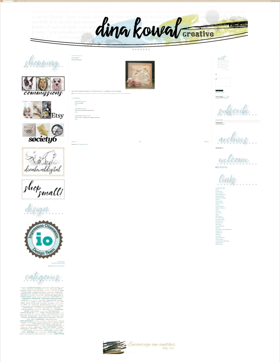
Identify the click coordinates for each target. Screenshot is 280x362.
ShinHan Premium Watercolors (47, 317)
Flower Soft (94, 93)
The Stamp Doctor (219, 239)
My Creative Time (60, 304)
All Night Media (30, 289)
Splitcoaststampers (27, 321)
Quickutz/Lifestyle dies (27, 312)
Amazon (217, 189)
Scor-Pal (23, 316)
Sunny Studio (218, 236)
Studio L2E (50, 322)
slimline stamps (42, 333)
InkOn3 (217, 209)
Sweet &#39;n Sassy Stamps (41, 324)
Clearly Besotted (48, 290)
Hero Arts (34, 296)
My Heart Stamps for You (38, 306)
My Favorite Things (25, 306)
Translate (226, 98)
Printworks (52, 309)
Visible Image (46, 328)
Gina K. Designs (219, 201)
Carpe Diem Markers (220, 196)
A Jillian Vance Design (55, 287)
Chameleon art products (38, 290)
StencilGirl (45, 322)
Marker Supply (219, 216)
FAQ (52, 293)
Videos (41, 328)
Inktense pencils (51, 300)
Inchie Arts (24, 300)
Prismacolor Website (220, 226)
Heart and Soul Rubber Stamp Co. (54, 295)
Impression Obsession (31, 298)
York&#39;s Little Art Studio (38, 330)
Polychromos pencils (27, 309)
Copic (62, 290)
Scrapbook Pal (219, 231)
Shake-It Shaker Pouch (45, 315)
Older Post (206, 141)
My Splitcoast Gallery (220, 219)
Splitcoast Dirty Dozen (51, 319)
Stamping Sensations (32, 322)
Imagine (62, 296)
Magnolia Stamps (35, 304)
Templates (22, 325)
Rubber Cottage (37, 314)
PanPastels (38, 307)
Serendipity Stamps (32, 315)
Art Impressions (39, 289)
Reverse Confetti (28, 314)
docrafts (37, 332)
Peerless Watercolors (48, 307)
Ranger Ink (218, 227)
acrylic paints (48, 330)
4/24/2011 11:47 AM (86, 115)
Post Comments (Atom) (82, 144)
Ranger (42, 312)
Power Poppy (45, 309)
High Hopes (39, 296)
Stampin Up (61, 321)
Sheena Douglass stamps (58, 315)
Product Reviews (34, 311)
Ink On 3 (30, 300)
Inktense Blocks (42, 300)
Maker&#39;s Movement (45, 304)
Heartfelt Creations (25, 296)
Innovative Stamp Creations (25, 301)
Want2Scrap (58, 328)
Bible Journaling (53, 289)
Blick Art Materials (219, 193)
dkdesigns (31, 332)
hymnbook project (43, 332)
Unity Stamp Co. (34, 328)
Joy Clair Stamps (57, 301)
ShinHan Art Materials (29, 317)
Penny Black (57, 307)
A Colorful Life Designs (34, 287)
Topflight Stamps (37, 327)
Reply (76, 104)
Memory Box (54, 304)
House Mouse (55, 296)
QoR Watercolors (54, 311)
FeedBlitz (223, 124)
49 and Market (23, 287)
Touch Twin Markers (49, 327)
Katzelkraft (28, 303)
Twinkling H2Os (24, 328)
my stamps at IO (60, 261)
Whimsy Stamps (27, 330)
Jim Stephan (39, 301)
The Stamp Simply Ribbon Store (54, 325)
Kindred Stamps (43, 303)
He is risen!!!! (75, 58)
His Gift (90, 91)
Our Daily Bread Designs (105, 93)
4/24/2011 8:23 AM (82, 108)
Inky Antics (60, 300)
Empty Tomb (103, 91)
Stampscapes (39, 322)
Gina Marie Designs (40, 295)
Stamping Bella (23, 322)
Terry (76, 108)
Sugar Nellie (55, 322)
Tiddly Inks (30, 327)
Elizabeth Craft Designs (44, 293)
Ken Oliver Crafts (35, 303)
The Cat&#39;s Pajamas (32, 325)
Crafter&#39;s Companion (39, 292)
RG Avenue (37, 312)
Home (140, 141)
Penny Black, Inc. (219, 222)
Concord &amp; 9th (55, 290)
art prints (56, 330)
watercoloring (59, 334)
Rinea (33, 314)
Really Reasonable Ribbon (53, 312)
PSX (34, 307)
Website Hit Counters (220, 92)
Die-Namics (35, 293)
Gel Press (218, 199)
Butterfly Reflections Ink (221, 194)
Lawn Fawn (57, 303)
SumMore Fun (29, 324)
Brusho (30, 290)
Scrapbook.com (219, 232)
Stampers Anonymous (52, 321)
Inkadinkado (35, 300)
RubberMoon (43, 314)
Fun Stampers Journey (58, 293)
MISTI (25, 304)
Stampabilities (37, 321)
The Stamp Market (42, 325)
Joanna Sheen (46, 301)
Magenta (29, 304)
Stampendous (43, 321)
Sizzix (33, 319)
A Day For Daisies (45, 287)
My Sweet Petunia (51, 306)
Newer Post (74, 141)
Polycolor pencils (37, 309)
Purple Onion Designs (44, 311)
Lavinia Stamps (51, 303)
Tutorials (60, 327)
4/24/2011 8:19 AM (82, 101)
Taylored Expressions (57, 324)
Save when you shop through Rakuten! (224, 229)
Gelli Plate (24, 295)
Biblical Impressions (78, 93)
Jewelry (33, 301)
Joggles (52, 301)
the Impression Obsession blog (57, 263)
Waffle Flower (52, 328)
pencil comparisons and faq (31, 333)
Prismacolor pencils (117, 93)
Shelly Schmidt (78, 115)
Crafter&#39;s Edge (50, 292)
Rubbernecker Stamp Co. (53, 314)
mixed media (52, 332)
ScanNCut (62, 314)
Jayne (76, 101)
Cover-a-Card (26, 292)
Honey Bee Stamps (46, 296)
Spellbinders (40, 319)
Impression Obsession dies (51, 298)
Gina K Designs (31, 295)
